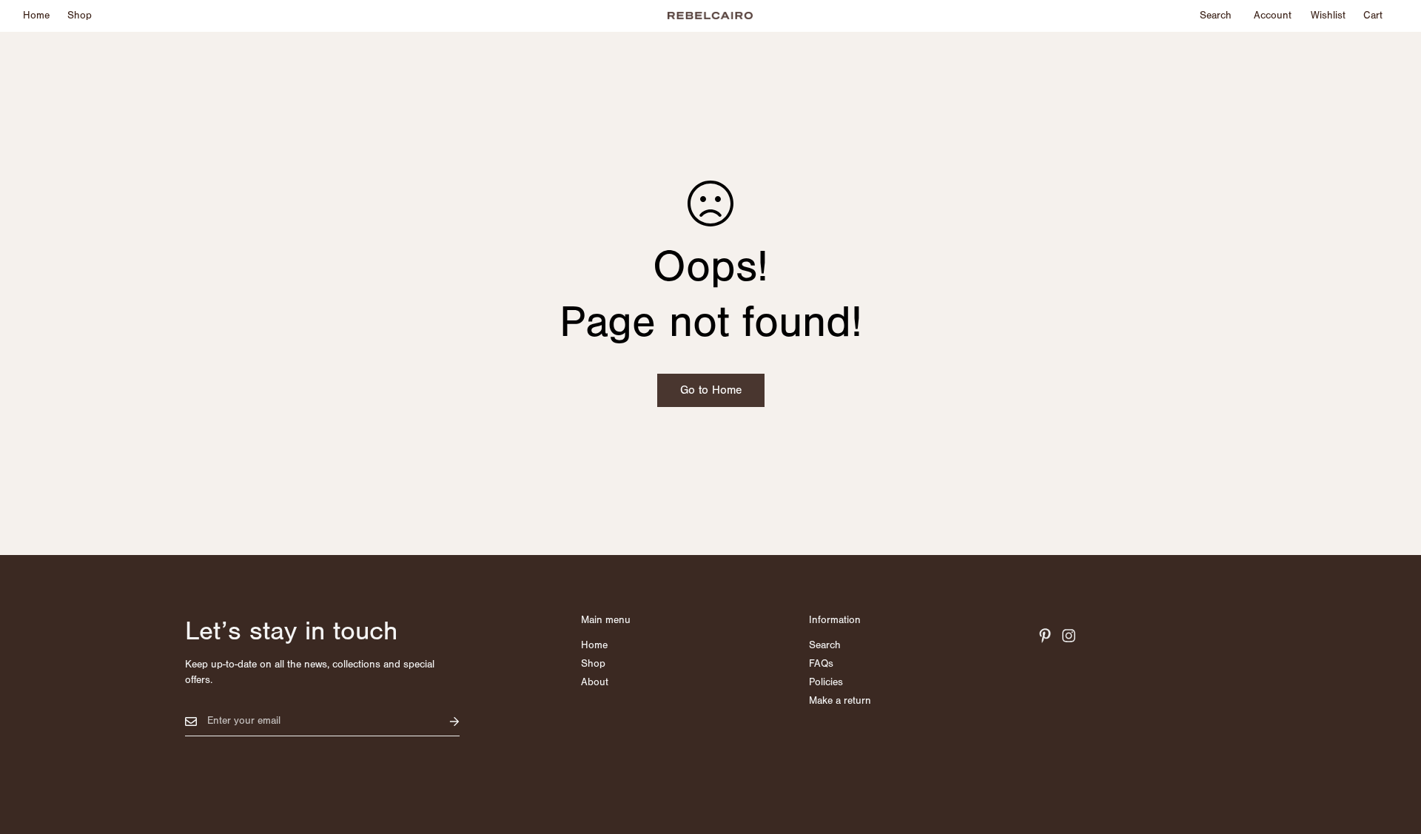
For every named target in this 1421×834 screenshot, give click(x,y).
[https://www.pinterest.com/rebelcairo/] (1045, 635)
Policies (826, 682)
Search (825, 645)
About (594, 682)
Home (36, 15)
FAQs (821, 664)
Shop (79, 15)
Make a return (840, 701)
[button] (1373, 16)
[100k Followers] (1068, 635)
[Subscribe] (443, 721)
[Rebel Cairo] (710, 16)
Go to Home (711, 390)
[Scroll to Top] (1392, 753)
